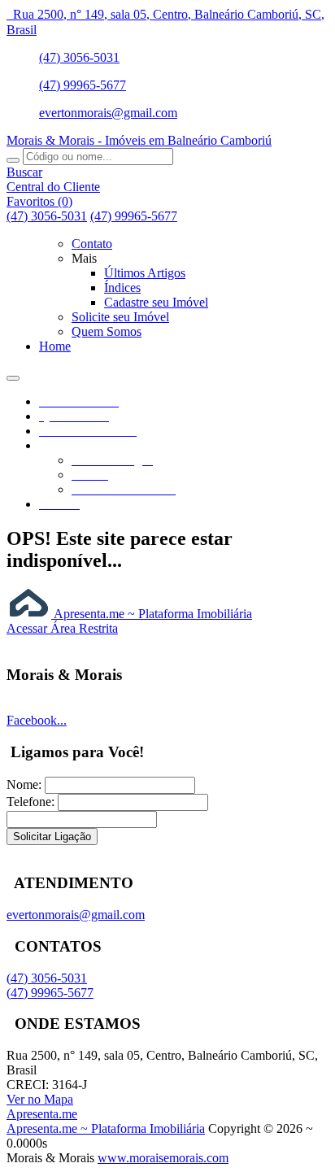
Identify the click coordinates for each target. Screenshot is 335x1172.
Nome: (24, 784)
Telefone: (30, 801)
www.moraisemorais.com (163, 1158)
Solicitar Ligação (52, 836)
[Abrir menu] (13, 374)
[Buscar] (13, 160)
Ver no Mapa (40, 1099)
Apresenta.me (42, 1114)
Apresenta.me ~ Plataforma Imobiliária (151, 614)
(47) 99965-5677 (82, 85)
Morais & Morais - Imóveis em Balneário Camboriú (139, 140)
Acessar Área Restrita (62, 628)
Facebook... (37, 720)
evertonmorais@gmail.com (108, 113)
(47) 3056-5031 (79, 57)
